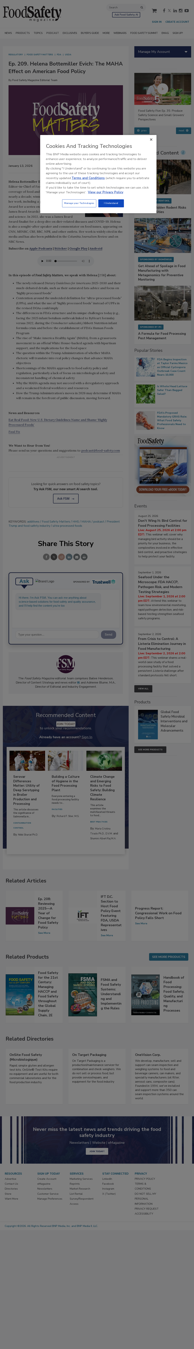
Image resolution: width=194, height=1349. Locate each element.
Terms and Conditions (88, 178)
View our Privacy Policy (105, 192)
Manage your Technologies (79, 203)
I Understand (111, 203)
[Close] (151, 139)
